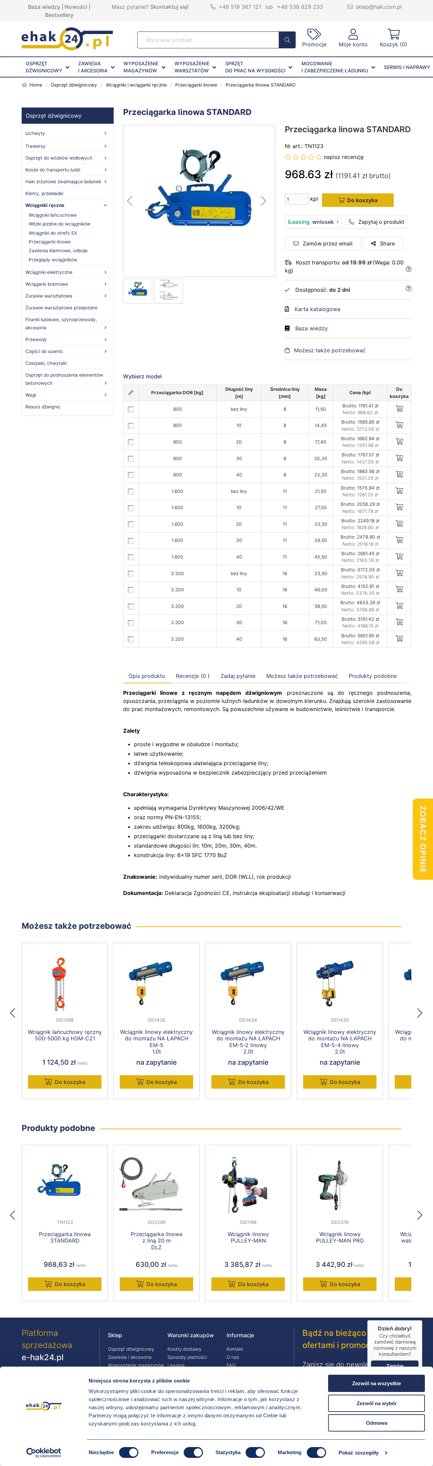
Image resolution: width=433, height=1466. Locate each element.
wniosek (311, 221)
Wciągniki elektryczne (48, 272)
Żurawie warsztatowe (48, 296)
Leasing (175, 1365)
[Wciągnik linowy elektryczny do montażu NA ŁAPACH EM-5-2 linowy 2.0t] (248, 983)
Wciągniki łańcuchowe (53, 215)
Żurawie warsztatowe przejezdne (61, 307)
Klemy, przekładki (44, 193)
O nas (233, 1357)
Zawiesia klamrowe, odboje (58, 250)
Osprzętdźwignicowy (44, 67)
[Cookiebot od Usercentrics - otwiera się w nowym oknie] (43, 1453)
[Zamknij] (422, 1320)
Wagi (30, 395)
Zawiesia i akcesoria (130, 1357)
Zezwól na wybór (377, 1403)
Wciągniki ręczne (44, 205)
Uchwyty (35, 133)
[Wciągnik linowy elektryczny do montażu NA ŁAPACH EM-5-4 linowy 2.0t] (340, 983)
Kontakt (235, 1349)
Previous (16, 1011)
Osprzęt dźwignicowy (54, 115)
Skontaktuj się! (169, 6)
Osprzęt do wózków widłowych (58, 158)
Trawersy (35, 146)
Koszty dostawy (184, 1349)
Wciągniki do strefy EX (53, 233)
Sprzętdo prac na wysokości (255, 67)
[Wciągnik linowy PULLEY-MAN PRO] (340, 1185)
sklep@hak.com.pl (379, 6)
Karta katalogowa (317, 309)
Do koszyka (70, 1082)
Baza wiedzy (44, 6)
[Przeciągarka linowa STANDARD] (200, 200)
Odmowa (376, 1423)
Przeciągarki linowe (50, 241)
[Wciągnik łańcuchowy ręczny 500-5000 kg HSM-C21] (65, 983)
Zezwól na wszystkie (376, 1383)
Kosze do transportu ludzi (52, 169)
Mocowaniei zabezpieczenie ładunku (334, 67)
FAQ (231, 1365)
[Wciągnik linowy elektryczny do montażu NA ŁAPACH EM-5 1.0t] (156, 983)
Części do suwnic (44, 351)
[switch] (193, 1452)
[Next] (419, 1011)
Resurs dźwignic (43, 406)
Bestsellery (59, 14)
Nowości (76, 6)
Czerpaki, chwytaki (46, 363)
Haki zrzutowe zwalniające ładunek (63, 181)
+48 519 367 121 (240, 6)
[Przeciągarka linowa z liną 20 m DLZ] (156, 1185)
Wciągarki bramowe (46, 284)
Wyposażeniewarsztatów (192, 67)
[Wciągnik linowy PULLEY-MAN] (248, 1185)
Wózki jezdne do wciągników (59, 224)
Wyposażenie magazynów (136, 1365)
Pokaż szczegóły (359, 1453)
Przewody (36, 339)
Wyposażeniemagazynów (140, 67)
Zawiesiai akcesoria (93, 67)
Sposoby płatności (187, 1357)
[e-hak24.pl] (67, 48)
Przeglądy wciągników (53, 259)
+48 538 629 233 (300, 6)
